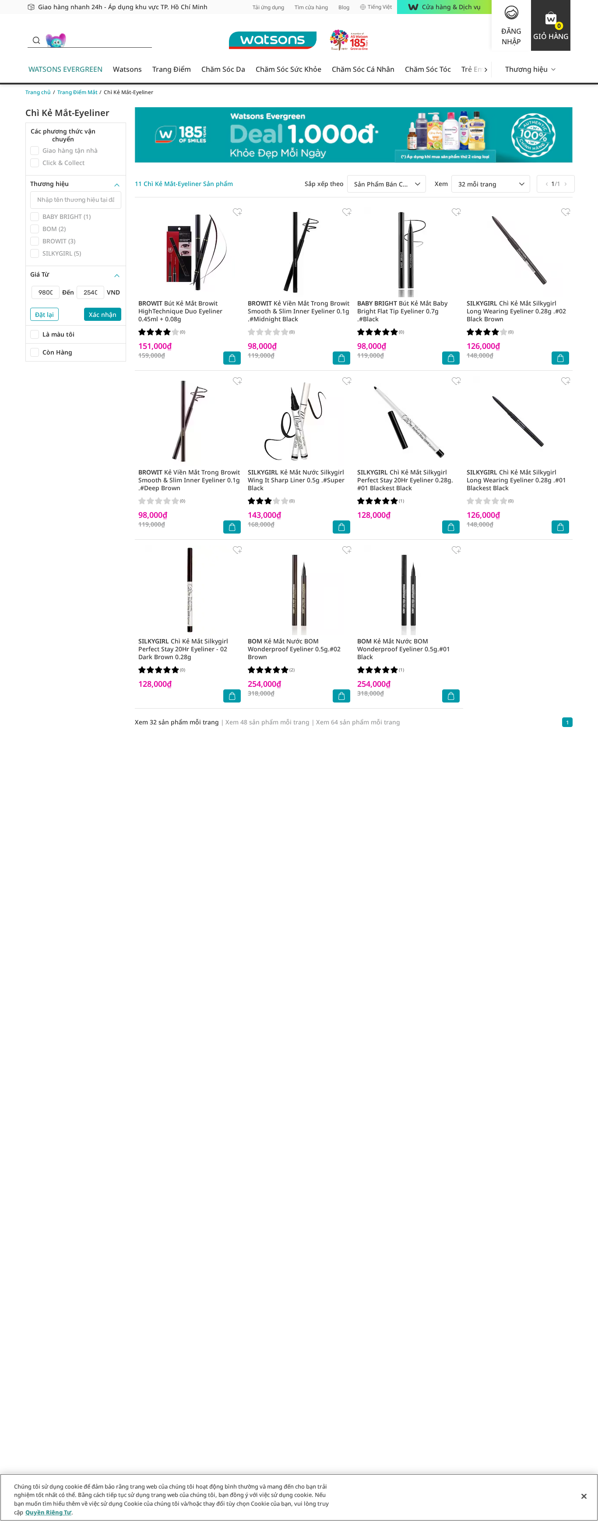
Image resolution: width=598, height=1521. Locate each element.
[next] (485, 69)
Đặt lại (44, 314)
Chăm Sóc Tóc (428, 69)
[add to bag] (232, 358)
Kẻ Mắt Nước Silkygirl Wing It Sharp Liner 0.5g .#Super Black (296, 480)
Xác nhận (102, 314)
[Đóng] (584, 1496)
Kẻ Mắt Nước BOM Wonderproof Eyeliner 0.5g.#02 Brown (294, 649)
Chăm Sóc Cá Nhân (363, 69)
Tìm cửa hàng (311, 7)
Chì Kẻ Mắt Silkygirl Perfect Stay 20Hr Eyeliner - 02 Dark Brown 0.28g (183, 649)
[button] (550, 25)
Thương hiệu (526, 69)
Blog (343, 7)
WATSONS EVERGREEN (65, 69)
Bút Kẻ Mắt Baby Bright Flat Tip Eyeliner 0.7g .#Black (402, 311)
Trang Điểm (171, 69)
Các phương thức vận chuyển (63, 135)
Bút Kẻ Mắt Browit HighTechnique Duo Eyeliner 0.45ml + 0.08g (180, 311)
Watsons (127, 69)
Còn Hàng (57, 352)
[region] (299, 1497)
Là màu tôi (58, 334)
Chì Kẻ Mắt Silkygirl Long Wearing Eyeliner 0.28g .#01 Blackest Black (516, 480)
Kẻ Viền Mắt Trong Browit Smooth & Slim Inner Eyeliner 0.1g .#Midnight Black (298, 311)
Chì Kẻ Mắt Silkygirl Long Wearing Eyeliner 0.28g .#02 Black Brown (516, 311)
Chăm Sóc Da (223, 69)
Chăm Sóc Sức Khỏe (288, 69)
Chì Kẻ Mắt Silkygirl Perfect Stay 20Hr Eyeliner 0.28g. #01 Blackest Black (405, 480)
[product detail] (189, 252)
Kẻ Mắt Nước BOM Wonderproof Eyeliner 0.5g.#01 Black (403, 649)
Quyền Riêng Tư (48, 1512)
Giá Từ (39, 274)
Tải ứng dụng (268, 7)
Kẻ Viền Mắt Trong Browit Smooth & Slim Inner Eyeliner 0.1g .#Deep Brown (189, 480)
